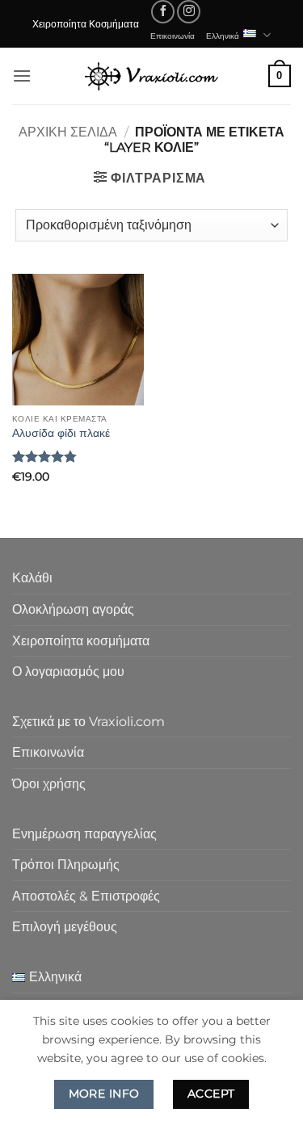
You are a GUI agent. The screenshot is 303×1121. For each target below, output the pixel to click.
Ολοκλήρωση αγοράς (73, 609)
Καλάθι (32, 578)
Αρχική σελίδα (68, 132)
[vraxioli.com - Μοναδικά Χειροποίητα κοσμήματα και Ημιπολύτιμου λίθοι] (152, 75)
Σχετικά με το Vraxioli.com (88, 721)
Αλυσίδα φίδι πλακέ (61, 432)
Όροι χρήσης (49, 783)
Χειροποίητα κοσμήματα (80, 641)
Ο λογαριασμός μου (68, 671)
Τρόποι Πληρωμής (66, 864)
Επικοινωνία (172, 35)
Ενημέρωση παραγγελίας (84, 834)
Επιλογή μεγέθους (64, 926)
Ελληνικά (222, 35)
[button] (22, 75)
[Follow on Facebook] (163, 11)
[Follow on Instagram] (188, 11)
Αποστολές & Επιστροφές (86, 896)
